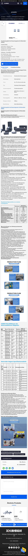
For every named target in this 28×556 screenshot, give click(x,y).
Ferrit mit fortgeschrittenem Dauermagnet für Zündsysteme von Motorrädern (6, 519)
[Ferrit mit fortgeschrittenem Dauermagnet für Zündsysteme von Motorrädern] (7, 512)
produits (8, 16)
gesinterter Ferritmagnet (19, 454)
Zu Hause (3, 16)
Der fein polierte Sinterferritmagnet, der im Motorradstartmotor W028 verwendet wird (20, 519)
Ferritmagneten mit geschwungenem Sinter (11, 451)
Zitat (25, 3)
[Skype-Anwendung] (6, 468)
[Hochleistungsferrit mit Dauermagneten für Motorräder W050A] (16, 31)
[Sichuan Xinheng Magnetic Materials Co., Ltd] (6, 3)
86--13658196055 (23, 0)
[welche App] (9, 468)
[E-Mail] (12, 468)
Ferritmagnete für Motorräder (18, 16)
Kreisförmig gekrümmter (7, 454)
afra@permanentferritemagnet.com (9, 0)
